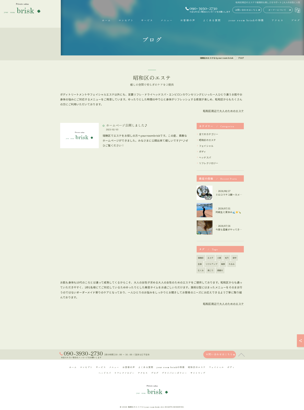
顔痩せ (220, 270)
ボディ (202, 151)
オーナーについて (277, 9)
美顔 (223, 264)
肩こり (210, 270)
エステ (210, 257)
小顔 (219, 257)
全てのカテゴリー (208, 134)
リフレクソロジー (208, 163)
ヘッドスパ (205, 157)
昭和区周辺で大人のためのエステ (223, 111)
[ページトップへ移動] (241, 354)
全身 (200, 264)
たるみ (232, 264)
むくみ (201, 270)
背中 (234, 257)
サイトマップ (198, 372)
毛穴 (227, 257)
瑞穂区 (201, 257)
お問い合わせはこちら (246, 9)
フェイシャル (206, 145)
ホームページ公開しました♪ (127, 125)
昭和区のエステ (207, 140)
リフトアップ (211, 264)
